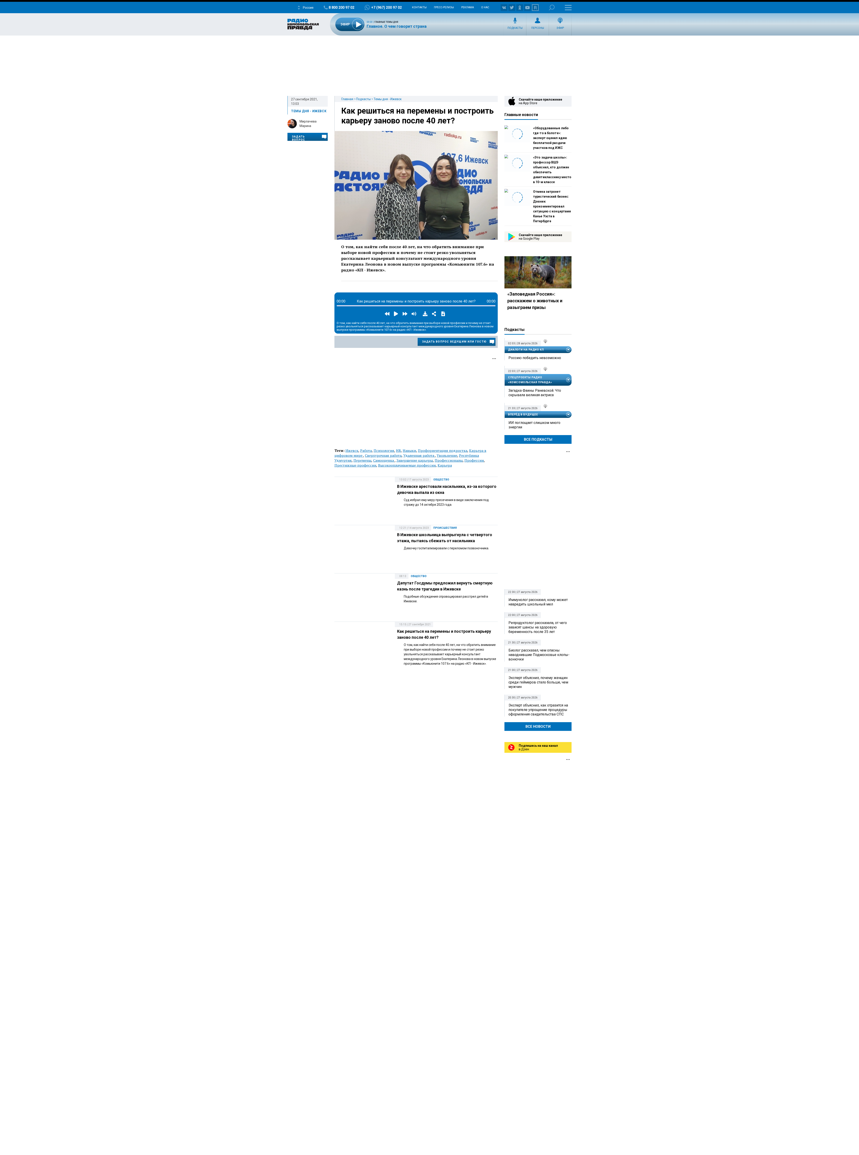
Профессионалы (449, 460)
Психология (384, 450)
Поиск (552, 7)
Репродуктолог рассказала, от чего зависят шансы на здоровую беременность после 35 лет (537, 627)
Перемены (362, 460)
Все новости (538, 726)
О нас (485, 7)
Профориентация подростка (442, 450)
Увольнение (447, 455)
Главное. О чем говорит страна (397, 26)
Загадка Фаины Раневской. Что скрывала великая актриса (534, 392)
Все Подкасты (538, 439)
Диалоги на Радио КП (526, 349)
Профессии (474, 460)
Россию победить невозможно (534, 358)
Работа (366, 450)
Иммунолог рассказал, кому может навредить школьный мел (538, 602)
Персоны (537, 28)
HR (398, 450)
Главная (347, 99)
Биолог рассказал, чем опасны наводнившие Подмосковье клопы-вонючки (539, 654)
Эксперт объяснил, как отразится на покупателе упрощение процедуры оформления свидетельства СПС (538, 709)
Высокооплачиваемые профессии (407, 465)
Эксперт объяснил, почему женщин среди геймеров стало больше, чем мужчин (538, 682)
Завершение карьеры (414, 460)
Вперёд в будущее (523, 414)
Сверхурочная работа (383, 455)
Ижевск (351, 450)
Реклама (467, 7)
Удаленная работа (419, 455)
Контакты (419, 7)
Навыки (409, 450)
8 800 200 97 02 (341, 7)
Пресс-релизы (444, 7)
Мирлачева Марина (308, 124)
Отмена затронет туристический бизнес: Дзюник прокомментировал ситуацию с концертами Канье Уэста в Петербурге (552, 206)
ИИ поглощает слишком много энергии (534, 425)
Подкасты (515, 28)
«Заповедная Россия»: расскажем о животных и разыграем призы (534, 300)
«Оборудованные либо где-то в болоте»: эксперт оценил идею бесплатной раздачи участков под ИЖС (551, 138)
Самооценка (384, 460)
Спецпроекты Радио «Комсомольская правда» (530, 380)
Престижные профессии (355, 465)
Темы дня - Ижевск (388, 99)
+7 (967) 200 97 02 (386, 7)
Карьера (445, 465)
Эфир (560, 28)
